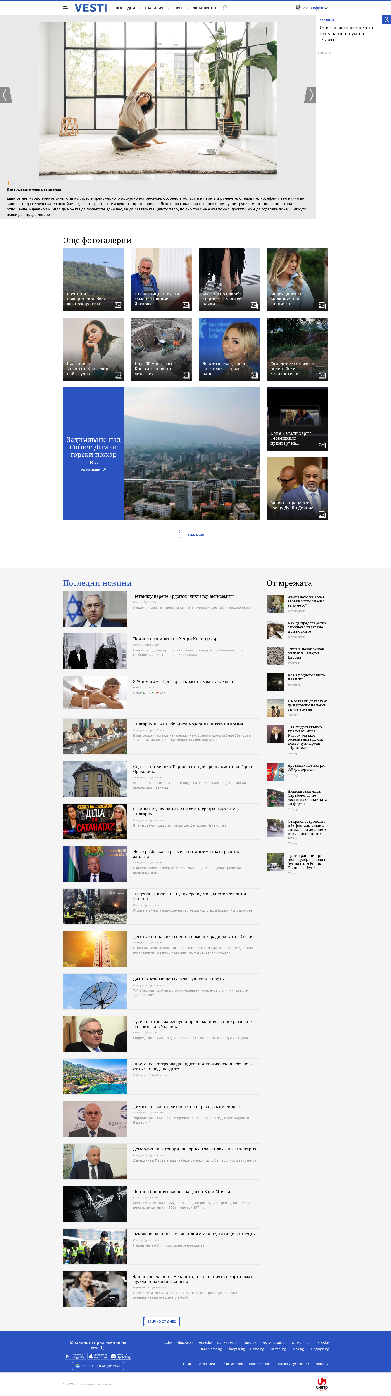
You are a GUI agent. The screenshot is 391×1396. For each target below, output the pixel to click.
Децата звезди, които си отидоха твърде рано (224, 368)
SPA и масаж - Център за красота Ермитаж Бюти (183, 681)
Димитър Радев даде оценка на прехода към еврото (186, 1106)
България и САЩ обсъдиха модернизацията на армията (190, 724)
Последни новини (97, 583)
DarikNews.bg (227, 1343)
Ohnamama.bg (211, 1349)
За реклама (206, 1364)
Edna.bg (297, 1349)
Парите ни (139, 1287)
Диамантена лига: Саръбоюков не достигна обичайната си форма (307, 797)
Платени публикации (293, 1364)
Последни (125, 8)
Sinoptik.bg (236, 1349)
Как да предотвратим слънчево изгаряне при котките (307, 627)
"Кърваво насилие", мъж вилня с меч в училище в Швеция (194, 1234)
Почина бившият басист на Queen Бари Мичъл (181, 1191)
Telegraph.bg (319, 1349)
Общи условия (232, 1364)
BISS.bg (323, 1343)
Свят (178, 8)
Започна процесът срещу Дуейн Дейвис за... (291, 507)
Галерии (327, 20)
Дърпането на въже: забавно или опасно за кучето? (307, 601)
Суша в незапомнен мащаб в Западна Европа (306, 653)
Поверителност (260, 1364)
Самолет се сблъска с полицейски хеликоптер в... (292, 368)
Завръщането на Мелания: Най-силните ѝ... (287, 299)
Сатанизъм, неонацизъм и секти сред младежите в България (186, 811)
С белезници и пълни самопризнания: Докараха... (157, 299)
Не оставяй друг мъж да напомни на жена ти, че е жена (307, 705)
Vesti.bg (91, 8)
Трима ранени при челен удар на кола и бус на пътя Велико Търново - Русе (307, 861)
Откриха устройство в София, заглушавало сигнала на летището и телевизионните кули (308, 829)
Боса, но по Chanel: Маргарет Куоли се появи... (222, 299)
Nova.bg (250, 1343)
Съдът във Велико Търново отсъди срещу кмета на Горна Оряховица (192, 769)
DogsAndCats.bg (274, 1343)
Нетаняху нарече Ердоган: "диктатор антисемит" (183, 596)
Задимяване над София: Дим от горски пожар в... (94, 450)
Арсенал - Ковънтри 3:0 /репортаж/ (306, 767)
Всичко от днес (161, 1321)
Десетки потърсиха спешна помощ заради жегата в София (193, 936)
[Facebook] (328, 1370)
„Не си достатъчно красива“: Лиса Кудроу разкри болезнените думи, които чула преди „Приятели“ (305, 737)
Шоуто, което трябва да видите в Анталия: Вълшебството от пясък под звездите (192, 1066)
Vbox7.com (185, 1343)
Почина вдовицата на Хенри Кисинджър (175, 638)
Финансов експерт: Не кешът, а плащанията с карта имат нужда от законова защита (193, 1279)
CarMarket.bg (302, 1343)
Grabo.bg (257, 1349)
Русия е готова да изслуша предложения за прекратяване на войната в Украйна (192, 1024)
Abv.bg (167, 1343)
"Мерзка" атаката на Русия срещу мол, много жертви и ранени (189, 896)
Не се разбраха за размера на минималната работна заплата (187, 854)
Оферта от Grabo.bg (145, 687)
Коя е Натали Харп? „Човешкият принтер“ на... (290, 438)
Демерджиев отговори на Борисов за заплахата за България (194, 1149)
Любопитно (204, 8)
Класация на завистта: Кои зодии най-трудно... (87, 368)
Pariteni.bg (277, 1349)
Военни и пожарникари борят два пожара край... (87, 299)
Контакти (322, 1364)
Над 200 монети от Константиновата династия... (153, 368)
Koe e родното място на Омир (306, 677)
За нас (187, 1364)
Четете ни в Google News (102, 1366)
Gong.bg (205, 1343)
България (154, 8)
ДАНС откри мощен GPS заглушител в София (179, 979)
